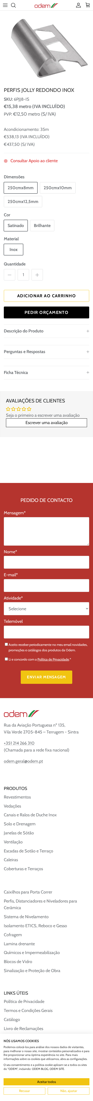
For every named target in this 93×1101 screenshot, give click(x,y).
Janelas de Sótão (19, 833)
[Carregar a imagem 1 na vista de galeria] (46, 48)
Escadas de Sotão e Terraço (28, 851)
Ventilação (13, 842)
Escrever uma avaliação (47, 422)
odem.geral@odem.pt (23, 761)
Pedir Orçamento (47, 312)
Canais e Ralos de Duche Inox (30, 814)
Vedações (12, 806)
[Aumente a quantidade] (37, 274)
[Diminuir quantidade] (9, 274)
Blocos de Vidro (18, 961)
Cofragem (13, 934)
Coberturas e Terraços (23, 868)
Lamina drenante (19, 943)
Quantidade (15, 264)
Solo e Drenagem (20, 824)
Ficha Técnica (16, 372)
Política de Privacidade (53, 659)
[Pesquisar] (15, 5)
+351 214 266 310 (19, 743)
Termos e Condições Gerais (28, 1010)
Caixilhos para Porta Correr (28, 892)
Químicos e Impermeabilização (32, 952)
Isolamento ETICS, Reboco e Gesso (35, 925)
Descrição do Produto (23, 331)
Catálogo (12, 1019)
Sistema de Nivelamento (26, 916)
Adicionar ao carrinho (46, 295)
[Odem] (46, 5)
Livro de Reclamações (23, 1028)
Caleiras (11, 859)
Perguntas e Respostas (24, 351)
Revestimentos (17, 797)
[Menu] (5, 5)
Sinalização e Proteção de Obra (32, 970)
